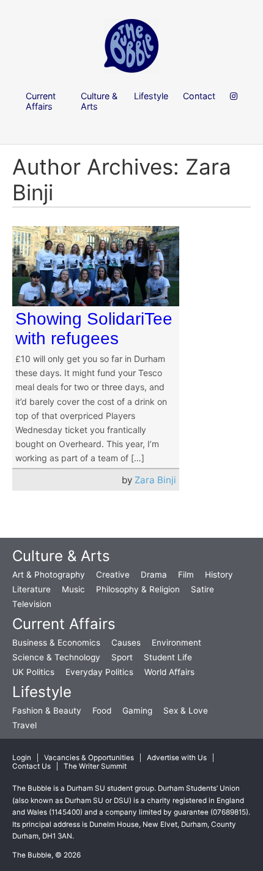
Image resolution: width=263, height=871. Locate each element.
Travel (24, 725)
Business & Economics (56, 642)
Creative (113, 574)
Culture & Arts (61, 556)
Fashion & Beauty (46, 710)
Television (31, 604)
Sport (122, 657)
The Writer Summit (95, 766)
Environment (176, 642)
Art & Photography (48, 574)
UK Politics (33, 672)
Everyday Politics (99, 672)
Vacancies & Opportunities (89, 757)
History (219, 574)
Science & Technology (56, 657)
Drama (154, 574)
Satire (202, 589)
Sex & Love (185, 710)
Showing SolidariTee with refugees (93, 328)
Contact (199, 96)
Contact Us (31, 766)
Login (21, 757)
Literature (31, 589)
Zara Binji (155, 480)
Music (73, 589)
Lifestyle (42, 692)
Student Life (168, 657)
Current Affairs (64, 624)
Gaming (137, 710)
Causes (126, 642)
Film (186, 574)
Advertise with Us (177, 757)
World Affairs (169, 672)
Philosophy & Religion (138, 589)
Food (101, 710)
